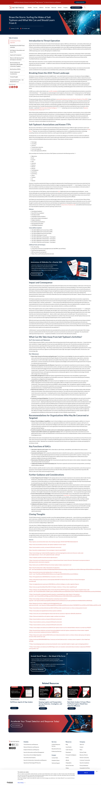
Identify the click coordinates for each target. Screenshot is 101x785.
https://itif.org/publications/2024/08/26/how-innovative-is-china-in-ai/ (46, 576)
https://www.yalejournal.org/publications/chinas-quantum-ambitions (46, 610)
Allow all (86, 772)
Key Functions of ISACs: (15, 69)
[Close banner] (96, 771)
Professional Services (56, 751)
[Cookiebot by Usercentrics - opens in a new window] (10, 783)
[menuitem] (88, 7)
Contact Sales (55, 757)
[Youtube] (15, 748)
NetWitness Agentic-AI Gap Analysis (21, 702)
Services (35, 7)
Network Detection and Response (31, 747)
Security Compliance (84, 762)
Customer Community (85, 760)
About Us (82, 744)
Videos (67, 768)
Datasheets (68, 752)
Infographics (68, 762)
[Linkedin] (14, 87)
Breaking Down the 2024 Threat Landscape (17, 46)
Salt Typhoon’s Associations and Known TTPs (17, 51)
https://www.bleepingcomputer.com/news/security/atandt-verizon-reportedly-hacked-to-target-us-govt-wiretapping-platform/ (59, 644)
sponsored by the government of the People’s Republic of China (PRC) (72, 99)
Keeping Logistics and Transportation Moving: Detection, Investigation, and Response (50, 704)
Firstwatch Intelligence (71, 755)
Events (67, 757)
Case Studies (69, 747)
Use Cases (47, 7)
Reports (70, 699)
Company (65, 7)
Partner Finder (83, 752)
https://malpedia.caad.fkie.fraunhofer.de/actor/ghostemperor (44, 557)
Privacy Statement (84, 765)
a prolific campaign (53, 91)
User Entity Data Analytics (30, 757)
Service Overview (15, 699)
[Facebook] (10, 87)
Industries (41, 7)
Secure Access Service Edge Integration (32, 755)
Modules (30, 7)
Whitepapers (42, 699)
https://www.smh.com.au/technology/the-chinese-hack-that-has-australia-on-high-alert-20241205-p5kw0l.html (55, 613)
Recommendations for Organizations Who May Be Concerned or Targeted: (16, 64)
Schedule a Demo (56, 760)
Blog (67, 744)
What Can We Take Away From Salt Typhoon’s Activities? (17, 58)
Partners (60, 7)
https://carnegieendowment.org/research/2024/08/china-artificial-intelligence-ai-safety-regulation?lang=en (54, 584)
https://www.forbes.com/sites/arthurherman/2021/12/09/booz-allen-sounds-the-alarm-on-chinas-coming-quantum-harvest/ (58, 608)
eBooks (67, 760)
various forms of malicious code (68, 204)
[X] (12, 87)
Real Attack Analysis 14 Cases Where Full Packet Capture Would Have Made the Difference (78, 704)
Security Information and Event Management (34, 752)
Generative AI (67, 495)
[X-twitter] (10, 748)
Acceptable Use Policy (85, 768)
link (59, 191)
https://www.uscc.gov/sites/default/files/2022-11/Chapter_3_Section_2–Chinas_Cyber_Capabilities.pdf (53, 587)
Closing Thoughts (14, 76)
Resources (53, 7)
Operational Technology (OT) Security (32, 762)
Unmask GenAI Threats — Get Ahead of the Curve (16, 80)
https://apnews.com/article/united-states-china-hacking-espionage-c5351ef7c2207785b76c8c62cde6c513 (53, 541)
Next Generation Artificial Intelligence (48, 108)
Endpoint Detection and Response (31, 749)
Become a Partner (84, 755)
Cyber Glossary (69, 749)
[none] (89, 7)
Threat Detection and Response (31, 744)
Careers (81, 747)
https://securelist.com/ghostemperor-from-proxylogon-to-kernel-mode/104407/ (47, 550)
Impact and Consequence (15, 55)
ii (38, 92)
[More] (17, 87)
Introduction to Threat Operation (15, 41)
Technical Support (56, 763)
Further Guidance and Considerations (15, 72)
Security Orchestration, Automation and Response (35, 760)
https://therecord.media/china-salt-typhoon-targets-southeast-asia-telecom (47, 616)
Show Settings (21, 782)
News (81, 749)
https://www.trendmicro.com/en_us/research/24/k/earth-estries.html (45, 547)
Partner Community (84, 757)
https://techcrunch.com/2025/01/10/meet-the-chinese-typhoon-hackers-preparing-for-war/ (50, 564)
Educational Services (56, 748)
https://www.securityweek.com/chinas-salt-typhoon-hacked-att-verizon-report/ (48, 544)
